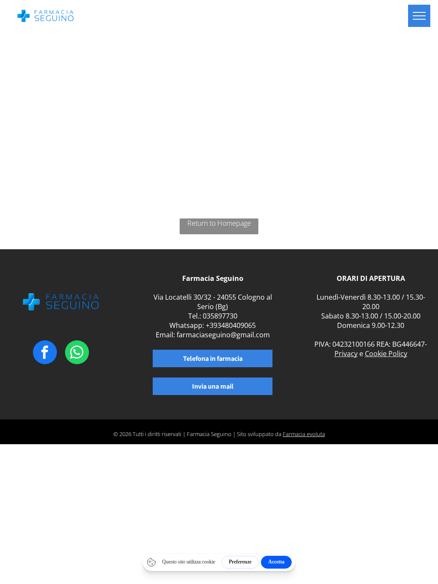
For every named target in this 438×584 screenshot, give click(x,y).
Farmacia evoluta (304, 434)
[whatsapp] (77, 353)
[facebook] (45, 353)
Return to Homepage (219, 223)
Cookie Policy (386, 353)
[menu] (419, 16)
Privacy (346, 353)
